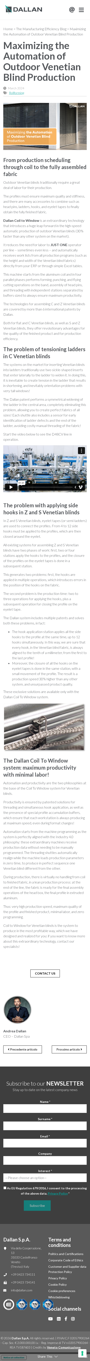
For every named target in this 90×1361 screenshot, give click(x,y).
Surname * (45, 1119)
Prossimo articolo (68, 1049)
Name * (45, 1102)
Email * (45, 1136)
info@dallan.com (21, 1290)
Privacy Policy (58, 1193)
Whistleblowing (59, 1297)
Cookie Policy (57, 1284)
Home (8, 29)
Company (45, 1153)
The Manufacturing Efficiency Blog (41, 29)
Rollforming (16, 93)
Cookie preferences (61, 1291)
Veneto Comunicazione (64, 1347)
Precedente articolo (23, 1049)
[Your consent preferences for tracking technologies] (82, 1353)
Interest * (45, 1171)
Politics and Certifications (65, 1254)
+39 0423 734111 (23, 1274)
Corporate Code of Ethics (65, 1260)
